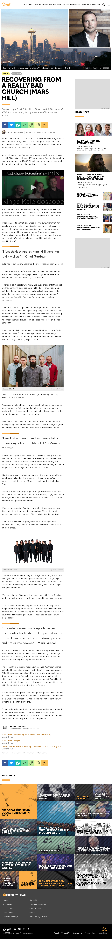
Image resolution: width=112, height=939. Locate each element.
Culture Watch (8, 908)
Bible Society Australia (38, 917)
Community (77, 933)
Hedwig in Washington (93, 68)
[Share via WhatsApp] (18, 125)
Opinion (33, 913)
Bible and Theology (10, 917)
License (106, 68)
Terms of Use (102, 933)
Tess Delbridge (15, 132)
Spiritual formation (37, 900)
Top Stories (7, 904)
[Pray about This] (44, 125)
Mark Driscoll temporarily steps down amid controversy (26, 735)
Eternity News (16, 895)
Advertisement (105, 108)
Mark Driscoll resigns (11, 741)
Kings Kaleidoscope (55, 570)
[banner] (6, 4)
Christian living (35, 908)
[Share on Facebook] (5, 125)
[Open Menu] (109, 4)
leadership (16, 74)
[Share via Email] (24, 125)
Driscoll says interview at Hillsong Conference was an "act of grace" (31, 747)
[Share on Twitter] (11, 125)
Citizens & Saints (57, 389)
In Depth (6, 74)
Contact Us (65, 933)
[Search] (103, 4)
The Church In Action (38, 904)
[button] (33, 187)
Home (5, 900)
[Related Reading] (37, 125)
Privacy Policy (90, 933)
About (56, 933)
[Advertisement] (92, 93)
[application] (33, 187)
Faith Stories (8, 913)
